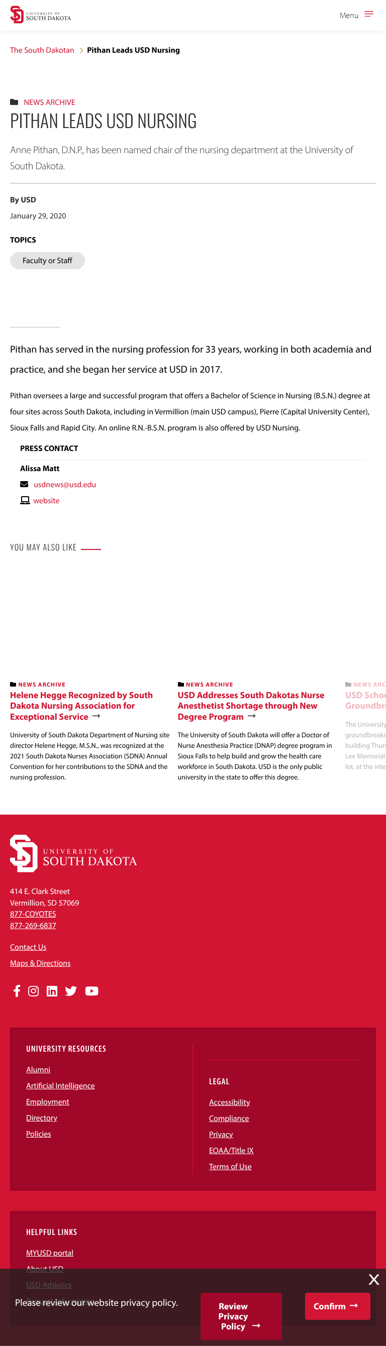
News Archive (49, 102)
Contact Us (28, 947)
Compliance (229, 1118)
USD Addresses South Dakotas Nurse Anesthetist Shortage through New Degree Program (251, 706)
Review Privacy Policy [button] (233, 1316)
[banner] (90, 676)
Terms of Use (230, 1167)
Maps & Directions (40, 963)
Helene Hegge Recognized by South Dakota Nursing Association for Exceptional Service (81, 706)
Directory (41, 1118)
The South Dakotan (42, 50)
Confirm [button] (330, 1306)
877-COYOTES (33, 914)
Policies (38, 1134)
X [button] (374, 1279)
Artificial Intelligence (60, 1086)
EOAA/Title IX (231, 1151)
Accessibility (229, 1102)
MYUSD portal (49, 1253)
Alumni (38, 1070)
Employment (47, 1102)
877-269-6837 (33, 926)
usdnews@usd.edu (65, 485)
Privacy (221, 1135)
